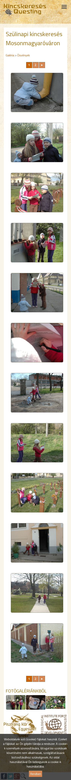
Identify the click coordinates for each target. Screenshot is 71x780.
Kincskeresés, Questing (25, 10)
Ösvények (23, 55)
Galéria (10, 55)
